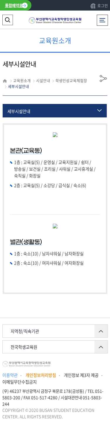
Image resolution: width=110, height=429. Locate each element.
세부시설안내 (18, 111)
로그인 (102, 5)
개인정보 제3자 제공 (81, 375)
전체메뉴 (103, 17)
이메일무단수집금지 (19, 382)
